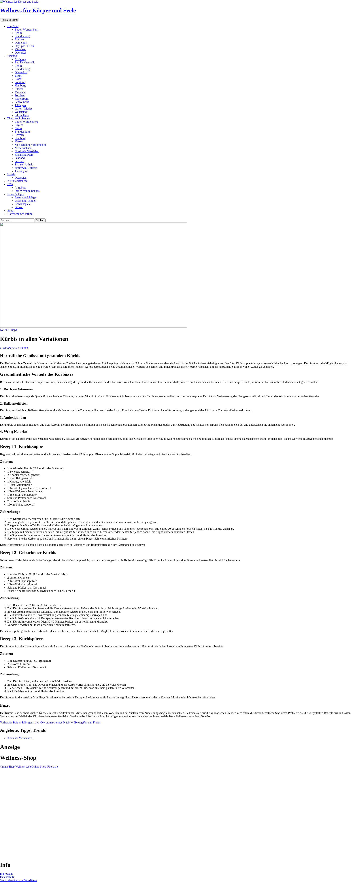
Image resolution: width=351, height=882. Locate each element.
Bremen (19, 39)
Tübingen (20, 105)
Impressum (6, 873)
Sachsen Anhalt (24, 164)
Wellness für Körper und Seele (38, 10)
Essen (18, 78)
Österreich (21, 177)
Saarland (20, 157)
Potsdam (19, 95)
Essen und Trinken (25, 200)
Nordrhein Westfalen (27, 151)
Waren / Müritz (23, 108)
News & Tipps (15, 194)
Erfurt (18, 75)
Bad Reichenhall (24, 62)
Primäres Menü (9, 19)
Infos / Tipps (22, 115)
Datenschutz (7, 877)
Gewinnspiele (23, 204)
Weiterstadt (21, 111)
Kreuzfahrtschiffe (17, 180)
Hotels (11, 174)
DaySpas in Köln (25, 46)
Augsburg (20, 59)
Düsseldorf (21, 42)
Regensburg (22, 98)
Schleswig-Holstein (26, 167)
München (20, 49)
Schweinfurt (22, 101)
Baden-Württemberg (26, 29)
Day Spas (12, 26)
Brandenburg (22, 36)
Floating (12, 55)
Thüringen (21, 171)
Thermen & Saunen (18, 118)
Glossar (19, 207)
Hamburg (20, 85)
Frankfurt (20, 82)
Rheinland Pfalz (24, 154)
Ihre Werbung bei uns (27, 190)
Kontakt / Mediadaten (19, 738)
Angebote (20, 187)
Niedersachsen (23, 148)
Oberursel (20, 52)
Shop (10, 210)
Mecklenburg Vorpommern (30, 144)
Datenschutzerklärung (20, 213)
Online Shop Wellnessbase (15, 766)
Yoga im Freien (81, 722)
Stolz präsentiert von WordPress (18, 880)
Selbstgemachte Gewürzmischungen (31, 722)
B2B (10, 184)
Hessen (19, 141)
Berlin (18, 32)
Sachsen (19, 161)
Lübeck (19, 88)
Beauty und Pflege (25, 197)
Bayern (19, 125)
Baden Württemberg (26, 121)
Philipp (24, 347)
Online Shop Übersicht (44, 766)
